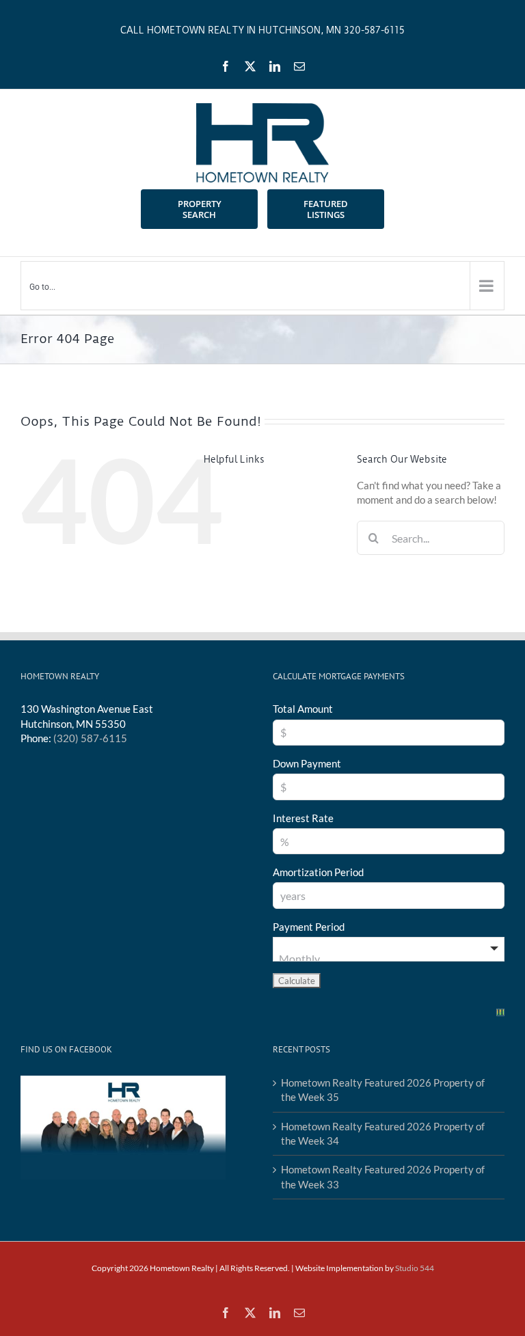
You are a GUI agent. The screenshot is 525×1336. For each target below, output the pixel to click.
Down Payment (307, 763)
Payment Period (309, 927)
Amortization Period (318, 872)
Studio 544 (414, 1268)
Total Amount (303, 709)
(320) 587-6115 (90, 738)
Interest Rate (303, 818)
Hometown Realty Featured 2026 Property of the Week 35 (383, 1089)
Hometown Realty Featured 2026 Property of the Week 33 (383, 1176)
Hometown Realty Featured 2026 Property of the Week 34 (383, 1133)
